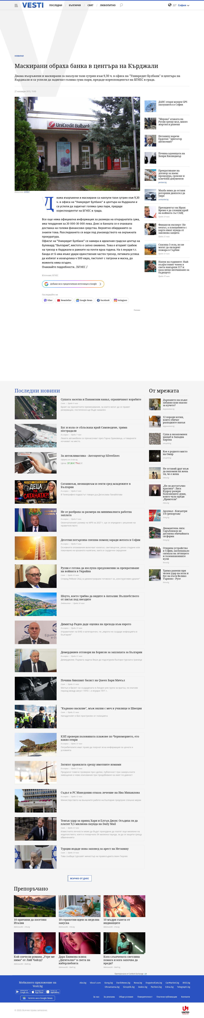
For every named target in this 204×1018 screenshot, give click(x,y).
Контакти (185, 997)
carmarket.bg (163, 199)
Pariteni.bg (156, 987)
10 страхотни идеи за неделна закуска (79, 921)
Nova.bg (138, 982)
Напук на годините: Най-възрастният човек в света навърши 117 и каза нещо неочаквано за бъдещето (173, 267)
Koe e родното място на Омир (175, 453)
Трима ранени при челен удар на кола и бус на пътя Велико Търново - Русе (175, 574)
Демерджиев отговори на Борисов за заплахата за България (101, 652)
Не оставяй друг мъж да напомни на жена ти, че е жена (176, 471)
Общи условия (126, 997)
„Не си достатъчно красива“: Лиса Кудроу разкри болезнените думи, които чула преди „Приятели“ (174, 492)
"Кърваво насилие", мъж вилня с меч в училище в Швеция (101, 708)
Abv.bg (83, 982)
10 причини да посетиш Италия (30, 921)
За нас (96, 997)
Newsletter (66, 300)
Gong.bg (108, 982)
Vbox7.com (95, 982)
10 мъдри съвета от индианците (116, 921)
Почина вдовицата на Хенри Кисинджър (171, 155)
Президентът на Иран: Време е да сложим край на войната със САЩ (173, 210)
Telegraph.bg (183, 987)
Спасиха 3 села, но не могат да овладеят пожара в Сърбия (171, 247)
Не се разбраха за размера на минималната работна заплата (96, 513)
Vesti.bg (32, 5)
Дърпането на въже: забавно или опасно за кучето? (175, 402)
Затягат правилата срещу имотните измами (91, 764)
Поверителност (144, 997)
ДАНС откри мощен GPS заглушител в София (172, 103)
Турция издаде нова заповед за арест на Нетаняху (95, 848)
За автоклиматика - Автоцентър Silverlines (90, 455)
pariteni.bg (162, 182)
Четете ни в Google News (40, 998)
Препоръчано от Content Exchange (129, 974)
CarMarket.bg (172, 982)
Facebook (105, 300)
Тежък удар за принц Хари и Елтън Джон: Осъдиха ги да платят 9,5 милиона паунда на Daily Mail (99, 822)
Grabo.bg (142, 987)
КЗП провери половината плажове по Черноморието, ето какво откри (100, 738)
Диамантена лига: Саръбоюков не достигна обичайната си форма (176, 532)
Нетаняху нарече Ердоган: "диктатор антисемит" (170, 139)
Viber (49, 300)
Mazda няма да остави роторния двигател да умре (171, 193)
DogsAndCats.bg (154, 982)
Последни (55, 5)
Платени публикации (167, 997)
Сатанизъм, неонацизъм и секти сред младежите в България (96, 485)
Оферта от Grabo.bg (69, 459)
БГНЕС (27, 192)
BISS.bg (186, 982)
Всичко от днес (79, 878)
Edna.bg (169, 987)
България (75, 5)
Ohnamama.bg (112, 987)
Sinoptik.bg (129, 987)
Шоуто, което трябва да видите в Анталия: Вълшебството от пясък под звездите (100, 597)
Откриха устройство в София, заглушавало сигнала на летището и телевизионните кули (176, 553)
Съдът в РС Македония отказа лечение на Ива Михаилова (100, 792)
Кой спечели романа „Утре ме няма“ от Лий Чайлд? (34, 958)
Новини (19, 56)
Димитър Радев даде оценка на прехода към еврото (96, 624)
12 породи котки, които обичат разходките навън (174, 419)
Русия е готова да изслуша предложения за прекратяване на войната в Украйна (100, 569)
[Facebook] (190, 1000)
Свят (90, 5)
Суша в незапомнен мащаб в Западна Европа (175, 437)
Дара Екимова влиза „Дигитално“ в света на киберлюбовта (74, 960)
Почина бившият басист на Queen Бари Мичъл (93, 680)
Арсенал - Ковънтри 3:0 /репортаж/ (175, 512)
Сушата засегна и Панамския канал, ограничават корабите (101, 399)
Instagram (122, 300)
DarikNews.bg (123, 982)
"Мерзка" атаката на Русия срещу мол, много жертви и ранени (173, 121)
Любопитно (108, 5)
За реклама (109, 997)
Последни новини (37, 390)
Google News (86, 300)
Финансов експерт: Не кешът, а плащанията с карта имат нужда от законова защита (172, 228)
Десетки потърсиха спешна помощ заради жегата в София (100, 540)
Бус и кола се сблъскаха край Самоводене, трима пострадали (94, 429)
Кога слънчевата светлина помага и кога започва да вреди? (121, 960)
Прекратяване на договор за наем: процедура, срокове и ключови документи (171, 174)
